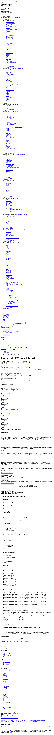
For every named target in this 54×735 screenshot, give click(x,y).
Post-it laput (8, 223)
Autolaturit (8, 31)
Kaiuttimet (8, 28)
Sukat (7, 266)
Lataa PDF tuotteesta (7, 587)
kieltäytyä (10, 730)
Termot (7, 99)
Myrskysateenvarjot (10, 301)
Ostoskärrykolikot (9, 53)
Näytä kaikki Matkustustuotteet (12, 167)
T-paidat (7, 267)
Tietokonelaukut (9, 160)
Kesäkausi (8, 187)
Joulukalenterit (9, 182)
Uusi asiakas (5, 333)
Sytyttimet (8, 60)
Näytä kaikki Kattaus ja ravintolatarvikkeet (15, 209)
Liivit (7, 255)
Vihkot (4, 674)
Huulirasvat (8, 72)
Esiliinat (7, 128)
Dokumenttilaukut (9, 155)
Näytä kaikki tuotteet (10, 43)
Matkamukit (8, 87)
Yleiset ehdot (6, 704)
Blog (4, 656)
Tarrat (7, 63)
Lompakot (8, 257)
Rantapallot (8, 292)
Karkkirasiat (8, 201)
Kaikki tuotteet (6, 308)
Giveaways (8, 49)
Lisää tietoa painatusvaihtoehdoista (10, 389)
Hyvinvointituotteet (7, 67)
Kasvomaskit (8, 78)
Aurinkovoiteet (9, 69)
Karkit (7, 199)
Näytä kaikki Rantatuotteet (11, 297)
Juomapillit (8, 133)
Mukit (7, 98)
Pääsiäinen (8, 190)
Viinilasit (7, 96)
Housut (7, 247)
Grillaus (7, 288)
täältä (11, 732)
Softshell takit (8, 270)
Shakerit (7, 88)
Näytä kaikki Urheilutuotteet (12, 306)
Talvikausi (8, 192)
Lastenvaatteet (9, 254)
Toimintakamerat (9, 24)
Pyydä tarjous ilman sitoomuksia (7, 484)
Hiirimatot (8, 215)
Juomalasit (5, 687)
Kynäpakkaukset (9, 112)
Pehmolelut (8, 54)
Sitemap (5, 709)
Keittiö (7, 129)
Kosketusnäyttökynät (10, 116)
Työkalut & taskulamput (8, 228)
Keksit (7, 210)
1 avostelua (24, 361)
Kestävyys (5, 654)
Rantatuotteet (8, 294)
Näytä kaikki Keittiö (10, 137)
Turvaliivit (8, 236)
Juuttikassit (8, 158)
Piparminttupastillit (10, 202)
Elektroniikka (6, 19)
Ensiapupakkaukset (10, 71)
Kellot (7, 139)
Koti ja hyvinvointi (7, 125)
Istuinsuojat (8, 283)
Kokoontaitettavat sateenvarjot (12, 300)
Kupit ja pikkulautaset (10, 91)
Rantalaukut (8, 173)
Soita (14, 349)
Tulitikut (7, 65)
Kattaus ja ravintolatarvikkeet (12, 207)
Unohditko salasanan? (7, 332)
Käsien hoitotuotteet (10, 76)
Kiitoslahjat (8, 183)
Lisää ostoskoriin (4, 479)
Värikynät (8, 122)
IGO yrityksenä (6, 653)
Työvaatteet (8, 272)
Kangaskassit (8, 159)
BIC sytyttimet (9, 61)
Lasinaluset (8, 141)
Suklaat (7, 204)
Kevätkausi (8, 189)
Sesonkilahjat (8, 186)
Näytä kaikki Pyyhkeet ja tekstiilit (13, 148)
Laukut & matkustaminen (8, 153)
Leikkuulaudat (9, 135)
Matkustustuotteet (9, 165)
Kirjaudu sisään (7, 335)
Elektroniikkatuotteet (10, 22)
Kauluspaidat (8, 252)
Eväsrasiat (8, 131)
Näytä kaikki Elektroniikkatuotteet (13, 26)
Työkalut (7, 239)
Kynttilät (7, 140)
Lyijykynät (8, 119)
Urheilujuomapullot (10, 100)
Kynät (7, 121)
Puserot (7, 259)
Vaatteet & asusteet (7, 241)
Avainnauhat (8, 48)
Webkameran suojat (10, 40)
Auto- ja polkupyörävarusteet (12, 282)
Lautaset (7, 142)
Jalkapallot (8, 304)
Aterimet (7, 130)
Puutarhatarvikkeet (10, 291)
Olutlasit (7, 93)
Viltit (7, 150)
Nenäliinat (8, 79)
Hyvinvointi (8, 73)
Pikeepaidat (8, 258)
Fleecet (7, 245)
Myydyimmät (6, 315)
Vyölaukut (8, 177)
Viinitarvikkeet (9, 149)
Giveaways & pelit (7, 44)
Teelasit (7, 94)
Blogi (4, 319)
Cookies (5, 708)
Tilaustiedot (5, 663)
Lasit (7, 92)
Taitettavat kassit (9, 176)
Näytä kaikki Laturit (10, 35)
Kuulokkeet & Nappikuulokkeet (12, 29)
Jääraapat (8, 230)
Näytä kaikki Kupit (10, 90)
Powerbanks (8, 36)
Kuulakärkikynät (9, 115)
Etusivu (4, 351)
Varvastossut (8, 276)
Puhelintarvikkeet (9, 37)
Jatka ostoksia (6, 345)
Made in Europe (6, 317)
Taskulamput (8, 234)
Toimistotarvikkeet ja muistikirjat (10, 213)
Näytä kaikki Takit (10, 271)
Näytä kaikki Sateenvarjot (11, 302)
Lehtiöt (7, 220)
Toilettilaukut (8, 80)
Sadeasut (7, 265)
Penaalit (7, 222)
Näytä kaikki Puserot (10, 261)
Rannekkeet (8, 264)
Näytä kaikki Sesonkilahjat (11, 193)
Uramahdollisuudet (7, 655)
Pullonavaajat (8, 136)
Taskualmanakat (9, 106)
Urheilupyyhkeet (9, 147)
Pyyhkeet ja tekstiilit (10, 145)
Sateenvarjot (8, 298)
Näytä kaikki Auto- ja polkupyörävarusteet (14, 284)
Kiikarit (7, 289)
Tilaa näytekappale (4, 480)
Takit (7, 269)
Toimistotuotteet (9, 224)
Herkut (4, 197)
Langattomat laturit (10, 34)
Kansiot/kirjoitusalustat (10, 216)
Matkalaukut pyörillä (10, 164)
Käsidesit (8, 75)
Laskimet (8, 218)
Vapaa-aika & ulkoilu (7, 279)
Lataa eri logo (3, 372)
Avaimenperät (9, 47)
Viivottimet (8, 226)
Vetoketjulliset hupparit (10, 277)
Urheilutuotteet (9, 303)
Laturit (7, 30)
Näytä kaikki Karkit (10, 205)
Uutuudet (5, 316)
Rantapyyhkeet (9, 295)
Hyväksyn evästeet (4, 733)
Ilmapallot (8, 50)
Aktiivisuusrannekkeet (10, 23)
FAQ (4, 320)
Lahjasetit (8, 184)
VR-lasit (7, 25)
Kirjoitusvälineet (6, 110)
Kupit (7, 86)
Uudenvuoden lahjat (10, 195)
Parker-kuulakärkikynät (11, 117)
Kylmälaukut (8, 161)
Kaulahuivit (8, 251)
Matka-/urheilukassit (10, 162)
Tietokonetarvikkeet (10, 38)
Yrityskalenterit (9, 108)
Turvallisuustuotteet (10, 235)
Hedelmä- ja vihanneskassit (11, 156)
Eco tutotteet (6, 313)
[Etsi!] (13, 324)
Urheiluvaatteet (9, 275)
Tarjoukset (5, 311)
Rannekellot (8, 263)
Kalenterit (5, 103)
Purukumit (8, 203)
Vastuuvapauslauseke (7, 707)
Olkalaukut (8, 168)
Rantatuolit (8, 296)
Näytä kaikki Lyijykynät (11, 123)
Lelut (7, 51)
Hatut (7, 246)
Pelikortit (8, 55)
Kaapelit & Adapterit (10, 32)
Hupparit (7, 260)
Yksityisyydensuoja (7, 706)
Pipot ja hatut (8, 253)
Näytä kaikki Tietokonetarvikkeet (13, 41)
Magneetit (8, 143)
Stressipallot (8, 59)
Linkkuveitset (8, 232)
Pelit (7, 56)
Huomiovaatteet (9, 248)
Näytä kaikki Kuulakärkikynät (12, 118)
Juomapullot (5, 82)
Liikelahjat (5, 179)
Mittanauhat (8, 233)
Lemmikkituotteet (9, 290)
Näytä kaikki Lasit (9, 97)
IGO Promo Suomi (7, 702)
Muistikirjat (8, 221)
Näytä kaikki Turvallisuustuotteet (12, 238)
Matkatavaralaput (9, 166)
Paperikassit (8, 171)
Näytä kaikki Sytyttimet (11, 62)
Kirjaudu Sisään (7, 329)
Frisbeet (7, 285)
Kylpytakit (8, 146)
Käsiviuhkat (8, 250)
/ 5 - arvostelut (8, 1)
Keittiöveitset (8, 134)
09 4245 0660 (3, 349)
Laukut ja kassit (9, 172)
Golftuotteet (8, 287)
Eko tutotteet (7, 347)
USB (7, 42)
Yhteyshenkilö (6, 664)
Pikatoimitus (8, 185)
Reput (7, 174)
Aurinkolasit (8, 244)
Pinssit (7, 57)
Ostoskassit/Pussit (9, 170)
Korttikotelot (8, 217)
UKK (26, 347)
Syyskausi (8, 191)
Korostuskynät (9, 113)
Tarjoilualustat (9, 208)
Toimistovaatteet (9, 273)
